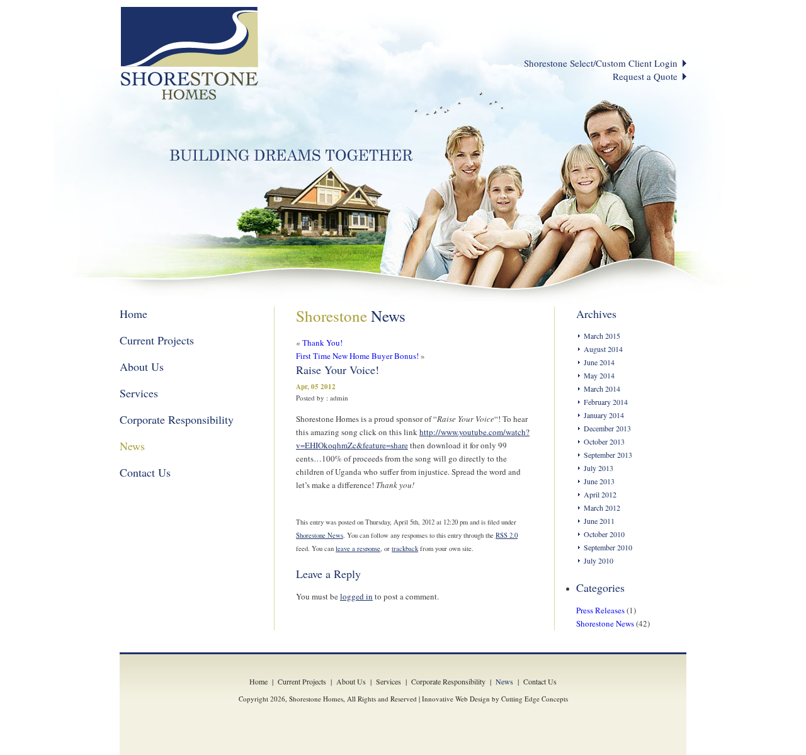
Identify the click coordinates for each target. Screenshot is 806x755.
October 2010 (604, 534)
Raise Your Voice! (337, 369)
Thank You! (322, 342)
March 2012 (602, 507)
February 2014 (606, 402)
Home (133, 313)
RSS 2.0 (507, 535)
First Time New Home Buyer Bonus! (357, 355)
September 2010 (608, 547)
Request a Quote (645, 76)
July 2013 (598, 468)
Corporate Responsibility (177, 419)
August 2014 (603, 349)
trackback (405, 548)
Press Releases (600, 610)
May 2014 (599, 375)
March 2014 (602, 388)
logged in (356, 596)
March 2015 (602, 336)
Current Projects (157, 340)
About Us (142, 366)
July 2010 (598, 560)
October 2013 (604, 441)
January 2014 (604, 415)
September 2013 (608, 455)
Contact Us (145, 472)
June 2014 (599, 362)
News (132, 445)
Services (139, 392)
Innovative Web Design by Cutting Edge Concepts (495, 698)
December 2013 (607, 428)
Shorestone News (319, 535)
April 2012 (600, 494)
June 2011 (599, 521)
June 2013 (599, 481)
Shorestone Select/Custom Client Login (601, 63)
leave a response (358, 548)
